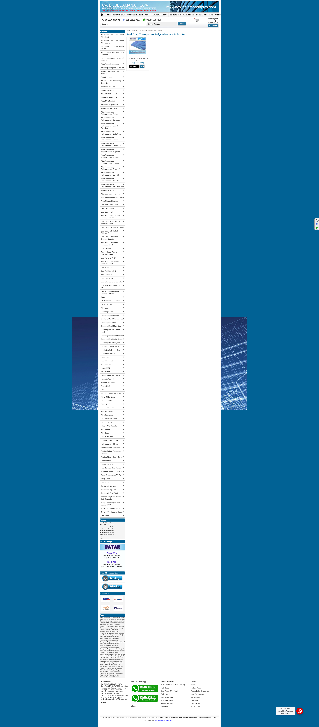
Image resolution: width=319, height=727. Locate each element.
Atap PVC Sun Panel (109, 108)
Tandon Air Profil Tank (109, 493)
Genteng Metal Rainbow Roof (110, 331)
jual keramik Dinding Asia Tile (111, 659)
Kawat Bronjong (107, 364)
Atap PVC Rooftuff (108, 101)
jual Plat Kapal (116, 668)
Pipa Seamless (107, 415)
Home (108, 15)
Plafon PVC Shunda (109, 426)
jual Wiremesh (115, 677)
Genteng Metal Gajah (109, 322)
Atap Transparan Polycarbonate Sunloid (110, 174)
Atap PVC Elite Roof (109, 94)
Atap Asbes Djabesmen (110, 64)
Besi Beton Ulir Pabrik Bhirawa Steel (109, 232)
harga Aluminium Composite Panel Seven (112, 617)
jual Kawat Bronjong (115, 656)
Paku (103, 390)
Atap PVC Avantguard (109, 90)
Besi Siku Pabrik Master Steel (110, 286)
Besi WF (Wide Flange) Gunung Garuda (110, 292)
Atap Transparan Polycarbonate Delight (109, 113)
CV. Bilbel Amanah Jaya (110, 301)
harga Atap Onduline (112, 621)
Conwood (105, 297)
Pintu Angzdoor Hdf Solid (111, 393)
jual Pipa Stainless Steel (113, 666)
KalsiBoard (105, 357)
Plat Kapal (105, 433)
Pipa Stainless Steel (109, 419)
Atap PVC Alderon (108, 87)
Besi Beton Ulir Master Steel (112, 227)
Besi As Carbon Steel (109, 205)
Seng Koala (105, 479)
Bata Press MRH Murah (169, 691)
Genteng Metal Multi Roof (111, 326)
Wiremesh (105, 516)
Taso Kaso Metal (167, 697)
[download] (112, 582)
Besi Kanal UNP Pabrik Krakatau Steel (110, 263)
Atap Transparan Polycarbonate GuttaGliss (111, 133)
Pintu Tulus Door (107, 401)
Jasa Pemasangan (159, 15)
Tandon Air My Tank (109, 490)
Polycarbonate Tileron (109, 444)
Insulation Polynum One (110, 350)
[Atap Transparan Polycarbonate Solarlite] (137, 53)
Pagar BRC (105, 386)
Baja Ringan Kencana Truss (112, 197)
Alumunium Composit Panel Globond (112, 53)
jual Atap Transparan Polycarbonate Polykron (112, 643)
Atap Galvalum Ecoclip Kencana (110, 72)
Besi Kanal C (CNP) (109, 258)
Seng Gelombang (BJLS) (111, 475)
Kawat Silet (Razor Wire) (110, 375)
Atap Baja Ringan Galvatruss (112, 68)
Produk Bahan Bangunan (138, 15)
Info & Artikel (215, 15)
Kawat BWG (106, 368)
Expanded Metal (107, 304)
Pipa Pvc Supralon (108, 408)
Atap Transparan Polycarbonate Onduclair (110, 144)
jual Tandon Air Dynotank (113, 673)
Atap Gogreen (106, 77)
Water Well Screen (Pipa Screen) (173, 685)
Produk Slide (106, 461)
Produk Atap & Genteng (110, 448)
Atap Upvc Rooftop (108, 190)
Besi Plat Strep (107, 278)
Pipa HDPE (105, 404)
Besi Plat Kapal (107, 267)
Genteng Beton (107, 312)
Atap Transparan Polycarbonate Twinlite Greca (112, 185)
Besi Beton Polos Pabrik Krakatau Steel (110, 222)
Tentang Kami (118, 15)
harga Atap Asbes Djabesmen (109, 619)
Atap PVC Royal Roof (109, 105)
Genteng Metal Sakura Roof (112, 336)
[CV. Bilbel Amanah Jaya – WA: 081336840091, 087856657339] (159, 6)
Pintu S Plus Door (108, 397)
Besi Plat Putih (106, 275)
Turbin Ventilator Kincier (110, 508)
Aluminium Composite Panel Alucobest (112, 36)
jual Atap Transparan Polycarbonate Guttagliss (112, 636)
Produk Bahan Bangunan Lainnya (111, 452)
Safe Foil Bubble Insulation (111, 471)
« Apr (101, 538)
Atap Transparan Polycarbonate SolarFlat (110, 156)
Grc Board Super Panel (110, 346)
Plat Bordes (105, 429)
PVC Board (165, 688)
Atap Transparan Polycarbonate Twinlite (110, 180)
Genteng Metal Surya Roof (111, 343)
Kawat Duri (105, 372)
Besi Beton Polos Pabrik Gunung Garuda (110, 217)
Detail (135, 66)
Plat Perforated (107, 437)
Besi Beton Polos (107, 212)
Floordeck (105, 308)
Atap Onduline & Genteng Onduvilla (111, 82)
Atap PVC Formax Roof (110, 97)
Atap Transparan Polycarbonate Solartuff (110, 168)
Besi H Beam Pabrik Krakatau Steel (109, 253)
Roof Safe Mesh (167, 700)
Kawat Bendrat (107, 361)
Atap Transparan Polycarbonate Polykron (110, 150)
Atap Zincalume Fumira (110, 194)
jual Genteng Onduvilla (118, 654)
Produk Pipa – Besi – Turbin (112, 457)
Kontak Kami (201, 15)
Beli (142, 66)
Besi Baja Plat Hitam (109, 208)
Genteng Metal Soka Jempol (112, 339)
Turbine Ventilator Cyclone (111, 512)
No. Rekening (175, 15)
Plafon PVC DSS (107, 422)
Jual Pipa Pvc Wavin (109, 664)
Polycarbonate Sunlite (109, 440)
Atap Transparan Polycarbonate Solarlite (110, 162)
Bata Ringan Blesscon (109, 201)
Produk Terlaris (107, 464)
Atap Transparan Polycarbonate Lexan (109, 139)
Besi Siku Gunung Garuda (111, 282)
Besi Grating (106, 248)
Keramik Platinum (108, 382)
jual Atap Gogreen (112, 628)
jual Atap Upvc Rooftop (107, 652)
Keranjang (213, 25)
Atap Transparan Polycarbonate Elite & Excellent (109, 126)
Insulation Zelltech (108, 354)
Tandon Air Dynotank (109, 486)
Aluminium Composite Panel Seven (112, 47)
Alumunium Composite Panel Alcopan (112, 59)
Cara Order (188, 15)
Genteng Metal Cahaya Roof (112, 319)
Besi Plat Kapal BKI (108, 271)
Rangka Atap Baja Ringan (111, 468)
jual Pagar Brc (113, 663)
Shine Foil (105, 482)
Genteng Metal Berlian (110, 315)
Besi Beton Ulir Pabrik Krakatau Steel (109, 244)
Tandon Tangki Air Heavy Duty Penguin (110, 498)
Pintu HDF (164, 707)
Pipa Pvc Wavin (107, 411)
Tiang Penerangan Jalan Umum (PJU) (110, 504)
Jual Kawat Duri (111, 657)
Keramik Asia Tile (108, 379)
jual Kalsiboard (104, 656)
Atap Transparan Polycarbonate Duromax (110, 119)
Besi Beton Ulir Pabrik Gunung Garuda (109, 238)
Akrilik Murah (165, 694)
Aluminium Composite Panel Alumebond (112, 42)
